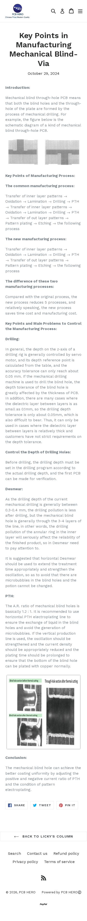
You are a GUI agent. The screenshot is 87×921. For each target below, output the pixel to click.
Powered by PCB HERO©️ (61, 892)
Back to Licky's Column (47, 836)
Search (14, 853)
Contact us (37, 853)
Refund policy (66, 853)
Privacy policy (25, 861)
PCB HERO (27, 892)
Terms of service (59, 861)
